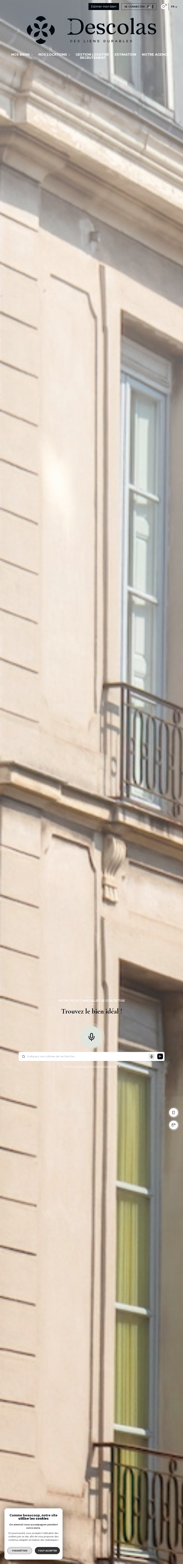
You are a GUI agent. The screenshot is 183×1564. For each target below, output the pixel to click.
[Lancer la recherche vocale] (91, 1036)
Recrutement (93, 57)
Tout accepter (47, 1550)
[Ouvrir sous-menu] (32, 54)
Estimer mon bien (103, 6)
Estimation (125, 54)
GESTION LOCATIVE (92, 54)
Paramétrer (19, 1550)
